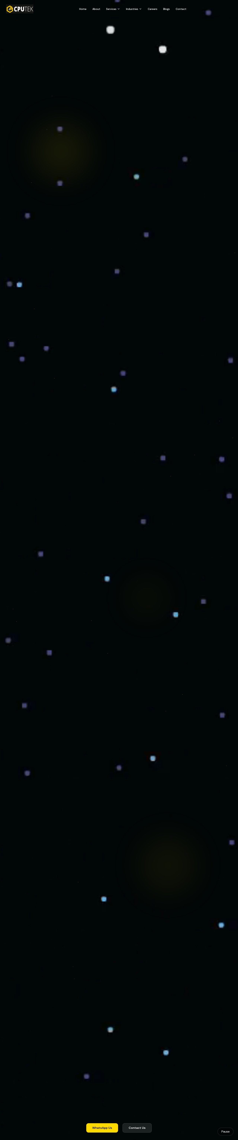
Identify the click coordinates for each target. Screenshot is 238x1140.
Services (111, 9)
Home (82, 9)
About (96, 9)
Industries (132, 9)
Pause (225, 1131)
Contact (181, 9)
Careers (152, 9)
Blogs (166, 9)
